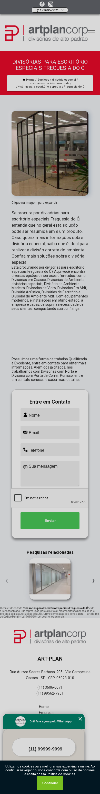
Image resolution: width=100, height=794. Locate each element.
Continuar (50, 783)
